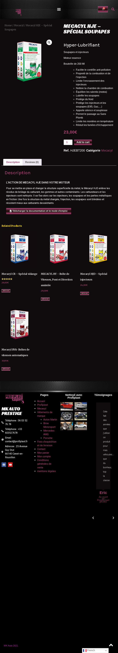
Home (8, 25)
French (91, 650)
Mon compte (44, 456)
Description (13, 162)
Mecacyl (19, 25)
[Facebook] (4, 464)
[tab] (13, 162)
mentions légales (46, 471)
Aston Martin (50, 419)
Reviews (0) (32, 162)
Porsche (47, 438)
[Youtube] (10, 464)
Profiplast (42, 404)
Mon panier (43, 452)
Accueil (41, 401)
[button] (59, 9)
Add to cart (83, 142)
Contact (41, 449)
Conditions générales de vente (44, 464)
